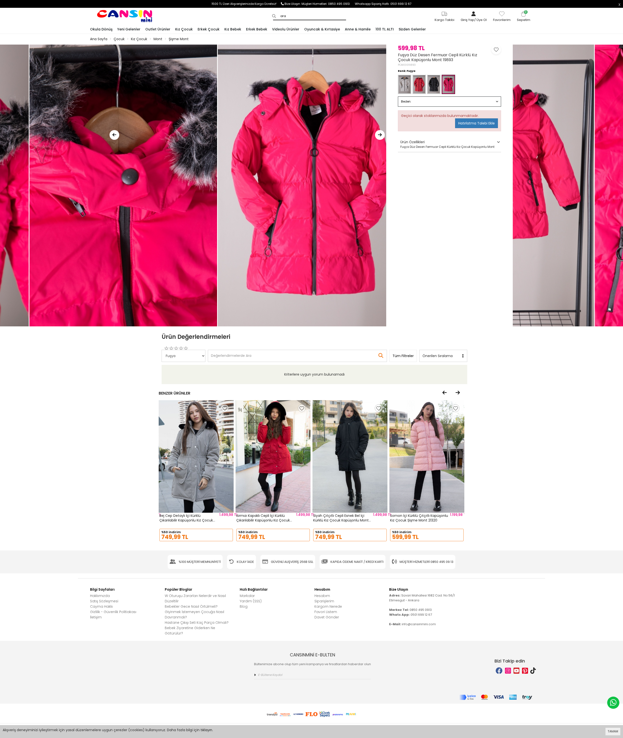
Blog (243, 606)
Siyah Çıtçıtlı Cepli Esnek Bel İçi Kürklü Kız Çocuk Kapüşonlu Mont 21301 (341, 520)
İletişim (96, 617)
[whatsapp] (613, 703)
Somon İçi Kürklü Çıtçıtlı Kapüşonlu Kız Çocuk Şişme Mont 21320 (419, 518)
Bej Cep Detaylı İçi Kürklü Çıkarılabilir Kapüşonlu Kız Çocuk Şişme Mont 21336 (186, 520)
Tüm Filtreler (403, 355)
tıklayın (206, 730)
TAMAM (613, 731)
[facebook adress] (499, 670)
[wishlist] (225, 408)
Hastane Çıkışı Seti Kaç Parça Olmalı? (197, 622)
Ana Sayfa (98, 39)
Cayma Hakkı (101, 606)
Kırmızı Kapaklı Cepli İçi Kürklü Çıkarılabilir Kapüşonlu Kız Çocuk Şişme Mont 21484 (263, 520)
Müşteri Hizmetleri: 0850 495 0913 (328, 4)
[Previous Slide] (114, 135)
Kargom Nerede (328, 606)
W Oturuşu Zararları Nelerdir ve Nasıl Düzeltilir (195, 598)
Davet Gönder (326, 617)
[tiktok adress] (533, 670)
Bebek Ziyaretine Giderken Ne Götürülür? (190, 630)
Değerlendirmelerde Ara (231, 353)
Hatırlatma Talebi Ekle (476, 123)
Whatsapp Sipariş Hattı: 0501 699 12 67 (383, 4)
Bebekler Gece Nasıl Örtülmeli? (191, 606)
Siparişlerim (324, 601)
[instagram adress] (508, 670)
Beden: (406, 101)
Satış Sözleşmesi (104, 601)
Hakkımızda (100, 595)
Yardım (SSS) (251, 601)
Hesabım (322, 595)
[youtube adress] (516, 670)
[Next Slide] (380, 135)
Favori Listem (325, 611)
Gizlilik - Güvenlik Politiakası (113, 611)
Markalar (247, 595)
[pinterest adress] (525, 670)
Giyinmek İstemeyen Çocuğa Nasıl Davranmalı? (194, 614)
